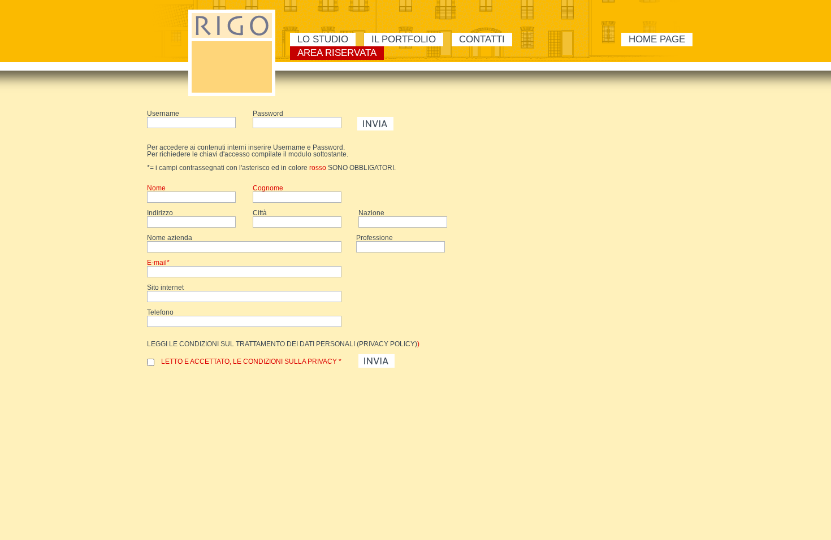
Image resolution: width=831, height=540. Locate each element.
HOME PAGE (657, 39)
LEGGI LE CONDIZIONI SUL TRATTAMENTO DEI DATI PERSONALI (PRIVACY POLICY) (282, 344)
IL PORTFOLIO (403, 39)
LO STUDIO (322, 39)
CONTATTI (482, 39)
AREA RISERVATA (336, 52)
